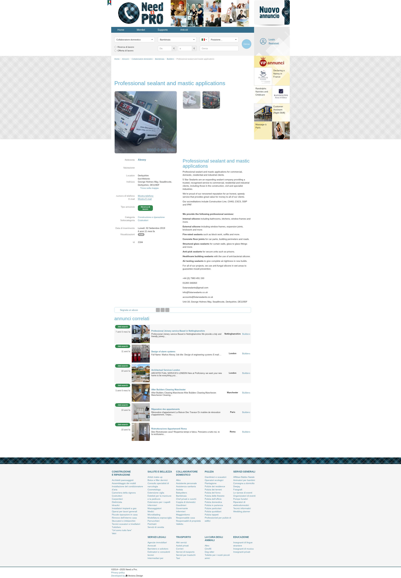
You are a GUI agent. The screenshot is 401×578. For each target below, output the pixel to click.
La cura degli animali (214, 539)
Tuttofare (116, 527)
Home (120, 29)
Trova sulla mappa (149, 188)
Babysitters (181, 492)
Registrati (274, 43)
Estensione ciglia (156, 492)
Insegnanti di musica (243, 548)
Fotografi (237, 489)
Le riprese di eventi (242, 492)
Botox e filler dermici (158, 480)
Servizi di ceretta (156, 527)
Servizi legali (157, 537)
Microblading (154, 514)
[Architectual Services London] (141, 373)
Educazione (241, 537)
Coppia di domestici (185, 502)
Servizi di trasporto (185, 552)
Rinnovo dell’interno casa (124, 517)
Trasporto (183, 537)
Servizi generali (244, 471)
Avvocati (152, 545)
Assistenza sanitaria (186, 486)
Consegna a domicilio (244, 483)
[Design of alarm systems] (141, 353)
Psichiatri (152, 524)
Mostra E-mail (145, 199)
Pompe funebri (240, 499)
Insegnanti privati (241, 552)
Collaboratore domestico (187, 473)
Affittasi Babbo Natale (244, 477)
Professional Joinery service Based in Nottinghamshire (178, 331)
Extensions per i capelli (159, 502)
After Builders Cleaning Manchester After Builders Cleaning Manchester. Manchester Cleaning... (183, 394)
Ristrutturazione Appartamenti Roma (169, 429)
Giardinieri (181, 505)
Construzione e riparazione (151, 217)
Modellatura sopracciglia (160, 517)
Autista (179, 489)
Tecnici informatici (242, 508)
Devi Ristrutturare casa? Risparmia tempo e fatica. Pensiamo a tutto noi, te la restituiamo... (185, 433)
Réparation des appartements (165, 409)
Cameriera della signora (124, 492)
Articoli (184, 29)
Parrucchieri (153, 521)
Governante (182, 508)
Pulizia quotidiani (213, 511)
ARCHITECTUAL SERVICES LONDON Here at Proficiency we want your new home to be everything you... (186, 374)
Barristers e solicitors (158, 548)
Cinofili (208, 548)
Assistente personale (186, 483)
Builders (246, 334)
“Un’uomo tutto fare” (122, 530)
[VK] (167, 310)
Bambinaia (181, 496)
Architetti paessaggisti (122, 480)
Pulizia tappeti (212, 514)
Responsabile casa (185, 517)
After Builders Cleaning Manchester (168, 389)
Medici (151, 511)
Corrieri (179, 548)
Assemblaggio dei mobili (124, 483)
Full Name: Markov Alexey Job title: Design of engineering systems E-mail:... (186, 355)
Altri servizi (181, 542)
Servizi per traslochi (185, 555)
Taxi (178, 558)
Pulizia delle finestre (214, 496)
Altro (178, 480)
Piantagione (210, 483)
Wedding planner (241, 511)
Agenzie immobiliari (157, 542)
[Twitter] (163, 310)
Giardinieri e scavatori (215, 477)
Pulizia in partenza (214, 505)
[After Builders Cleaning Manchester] (141, 392)
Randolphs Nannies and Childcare (261, 91)
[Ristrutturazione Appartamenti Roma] (141, 431)
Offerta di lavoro (125, 50)
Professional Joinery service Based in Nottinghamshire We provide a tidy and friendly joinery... (186, 335)
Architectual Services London (165, 370)
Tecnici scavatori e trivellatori (126, 524)
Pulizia (209, 471)
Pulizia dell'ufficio (213, 499)
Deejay (236, 486)
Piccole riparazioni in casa (125, 514)
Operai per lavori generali (124, 511)
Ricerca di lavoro (125, 47)
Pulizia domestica (213, 502)
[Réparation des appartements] (141, 412)
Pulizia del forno (213, 492)
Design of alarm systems (163, 351)
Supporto (163, 29)
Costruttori (143, 220)
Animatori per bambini (244, 480)
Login (272, 39)
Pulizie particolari (213, 508)
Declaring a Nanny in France (279, 73)
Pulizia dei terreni (213, 489)
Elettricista (117, 502)
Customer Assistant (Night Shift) (279, 109)
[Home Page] (141, 13)
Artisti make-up (155, 477)
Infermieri (152, 505)
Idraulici (116, 505)
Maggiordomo (183, 514)
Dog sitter (209, 552)
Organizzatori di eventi (244, 496)
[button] (109, 1)
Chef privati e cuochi (186, 499)
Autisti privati (182, 545)
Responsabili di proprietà (188, 521)
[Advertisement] (272, 189)
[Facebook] (158, 310)
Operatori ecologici (214, 480)
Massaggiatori (154, 508)
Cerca (247, 44)
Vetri (114, 533)
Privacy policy (118, 572)
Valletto (179, 524)
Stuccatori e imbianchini (123, 521)
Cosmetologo (154, 489)
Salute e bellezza (160, 471)
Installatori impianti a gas (124, 508)
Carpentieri (117, 499)
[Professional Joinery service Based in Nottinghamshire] (141, 334)
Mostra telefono (145, 196)
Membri (141, 29)
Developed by (118, 575)
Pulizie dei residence (215, 486)
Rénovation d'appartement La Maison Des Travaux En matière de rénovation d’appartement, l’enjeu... (185, 413)
